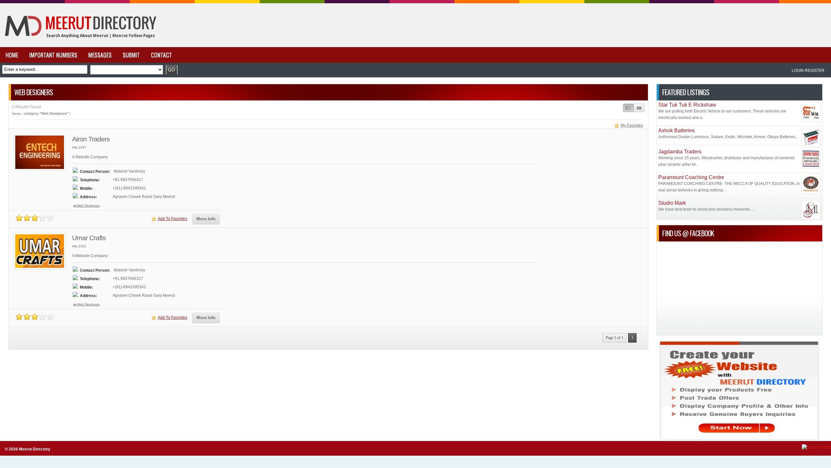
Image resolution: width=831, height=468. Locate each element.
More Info (206, 218)
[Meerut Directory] (79, 46)
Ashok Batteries (676, 130)
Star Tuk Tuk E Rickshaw (687, 105)
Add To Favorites (172, 218)
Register (815, 70)
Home (16, 113)
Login (798, 70)
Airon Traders (91, 139)
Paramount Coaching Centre (691, 177)
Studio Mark (672, 203)
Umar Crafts (89, 237)
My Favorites (632, 125)
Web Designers (88, 205)
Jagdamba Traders (679, 151)
